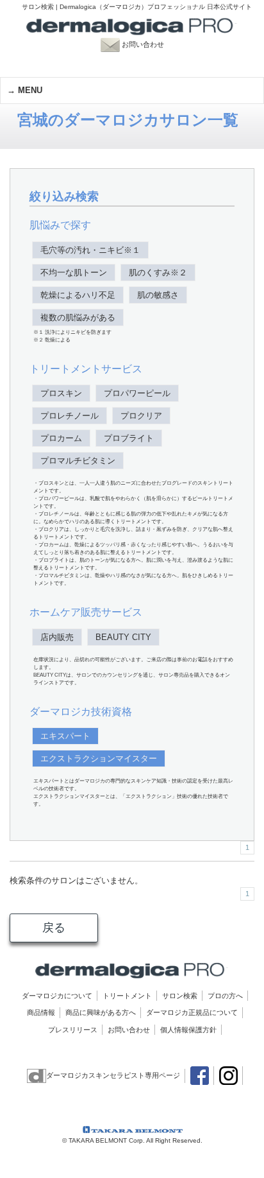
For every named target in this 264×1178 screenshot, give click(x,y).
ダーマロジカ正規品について (192, 1012)
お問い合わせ (149, 44)
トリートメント (127, 996)
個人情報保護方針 (188, 1030)
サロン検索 (179, 996)
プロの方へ (225, 996)
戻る (53, 927)
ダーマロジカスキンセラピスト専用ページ (113, 1075)
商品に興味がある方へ (100, 1012)
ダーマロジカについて (57, 996)
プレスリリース (72, 1030)
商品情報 (41, 1012)
